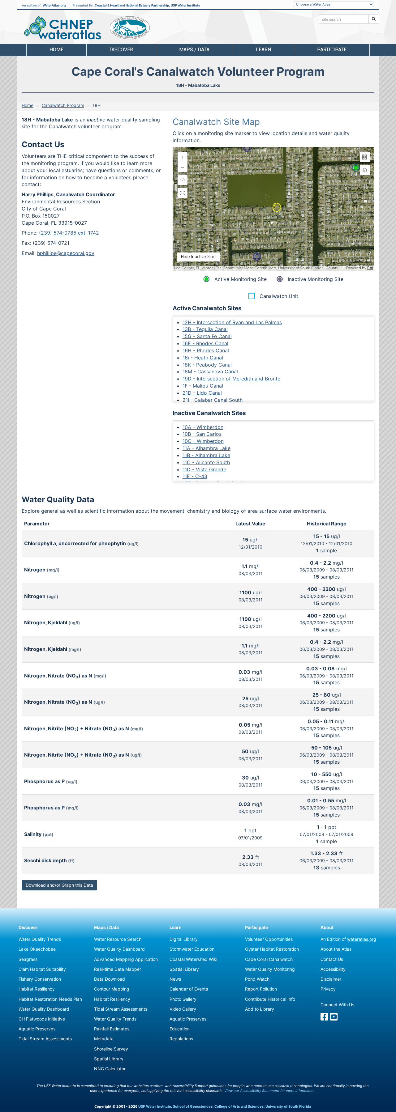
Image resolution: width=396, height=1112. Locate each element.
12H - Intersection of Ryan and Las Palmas (232, 322)
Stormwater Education (192, 949)
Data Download (109, 979)
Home (56, 50)
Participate (256, 927)
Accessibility (333, 969)
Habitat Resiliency (37, 988)
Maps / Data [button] (194, 50)
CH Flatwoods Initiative (42, 1018)
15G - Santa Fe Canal (207, 336)
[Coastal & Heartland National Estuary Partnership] (130, 27)
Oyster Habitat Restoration (272, 949)
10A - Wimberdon (203, 427)
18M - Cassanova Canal (210, 371)
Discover (28, 927)
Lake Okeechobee (37, 949)
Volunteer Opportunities (269, 939)
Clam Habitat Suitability (42, 969)
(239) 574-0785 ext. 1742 (69, 233)
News (175, 979)
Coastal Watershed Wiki (193, 959)
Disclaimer (331, 979)
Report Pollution (261, 988)
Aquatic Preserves (37, 1028)
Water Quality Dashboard (44, 1009)
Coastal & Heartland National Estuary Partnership (132, 5)
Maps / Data (106, 927)
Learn (176, 927)
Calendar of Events (189, 988)
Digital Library (184, 939)
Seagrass (28, 959)
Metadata (104, 1038)
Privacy (328, 988)
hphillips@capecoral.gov (65, 253)
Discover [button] (121, 50)
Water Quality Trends (40, 939)
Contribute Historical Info (270, 999)
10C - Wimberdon (203, 441)
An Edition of (348, 939)
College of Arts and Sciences (239, 1106)
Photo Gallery (183, 999)
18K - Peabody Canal (207, 365)
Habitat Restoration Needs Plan (50, 999)
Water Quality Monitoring (270, 969)
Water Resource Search (117, 939)
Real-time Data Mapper (117, 969)
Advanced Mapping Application (126, 959)
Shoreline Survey (111, 1048)
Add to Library (259, 1009)
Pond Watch (257, 979)
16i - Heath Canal (203, 357)
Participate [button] (331, 50)
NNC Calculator (110, 1068)
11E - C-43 (195, 476)
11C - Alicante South (206, 462)
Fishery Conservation (40, 979)
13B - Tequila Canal (205, 329)
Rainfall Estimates (111, 1028)
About (327, 927)
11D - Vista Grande (204, 469)
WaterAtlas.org (54, 5)
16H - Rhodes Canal (206, 350)
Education (180, 1028)
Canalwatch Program (63, 105)
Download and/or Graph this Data (59, 885)
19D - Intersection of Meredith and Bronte (231, 379)
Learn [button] (263, 50)
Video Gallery (183, 1009)
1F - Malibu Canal (203, 386)
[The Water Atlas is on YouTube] (333, 1018)
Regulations (181, 1038)
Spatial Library (108, 1058)
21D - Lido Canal (202, 393)
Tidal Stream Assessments (45, 1038)
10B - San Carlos (202, 434)
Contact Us (332, 959)
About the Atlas (336, 949)
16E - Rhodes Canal (205, 343)
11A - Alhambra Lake (206, 448)
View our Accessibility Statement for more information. (270, 1091)
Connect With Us (337, 1004)
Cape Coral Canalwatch (269, 959)
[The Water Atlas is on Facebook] (324, 1018)
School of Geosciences (193, 1106)
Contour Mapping (111, 988)
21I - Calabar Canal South (213, 400)
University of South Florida (288, 1106)
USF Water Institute (185, 5)
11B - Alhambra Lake (206, 455)
